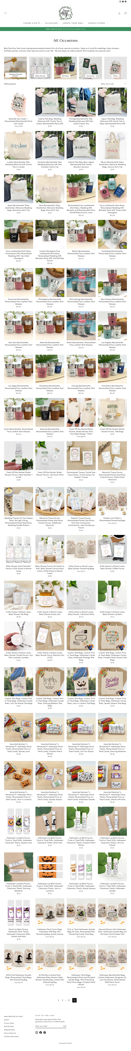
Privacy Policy (9, 1023)
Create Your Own (73, 23)
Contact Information (11, 1036)
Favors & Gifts (32, 23)
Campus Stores (97, 23)
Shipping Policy (9, 1030)
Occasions (51, 23)
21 (69, 1000)
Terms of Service (10, 1033)
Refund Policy (9, 1026)
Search (6, 1020)
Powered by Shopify (65, 1043)
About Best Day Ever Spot (13, 1016)
